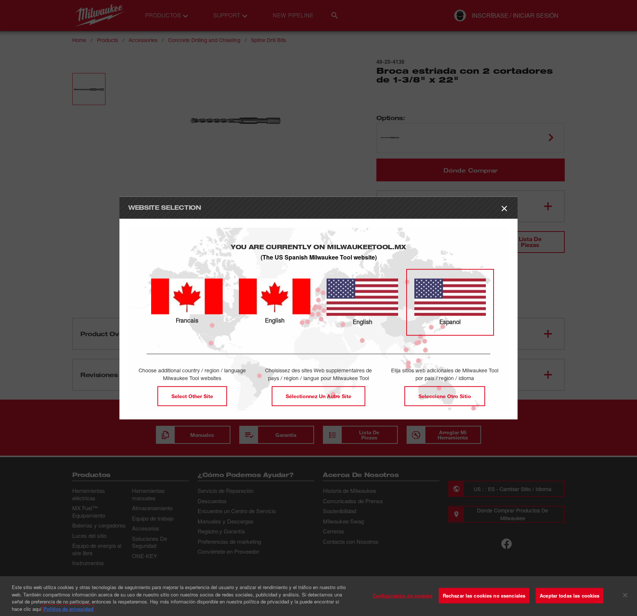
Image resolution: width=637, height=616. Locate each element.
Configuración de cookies (402, 595)
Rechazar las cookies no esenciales (484, 595)
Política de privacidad (68, 608)
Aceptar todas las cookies (569, 595)
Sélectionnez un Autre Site (318, 396)
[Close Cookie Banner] (625, 595)
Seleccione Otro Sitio (444, 396)
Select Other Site (192, 396)
